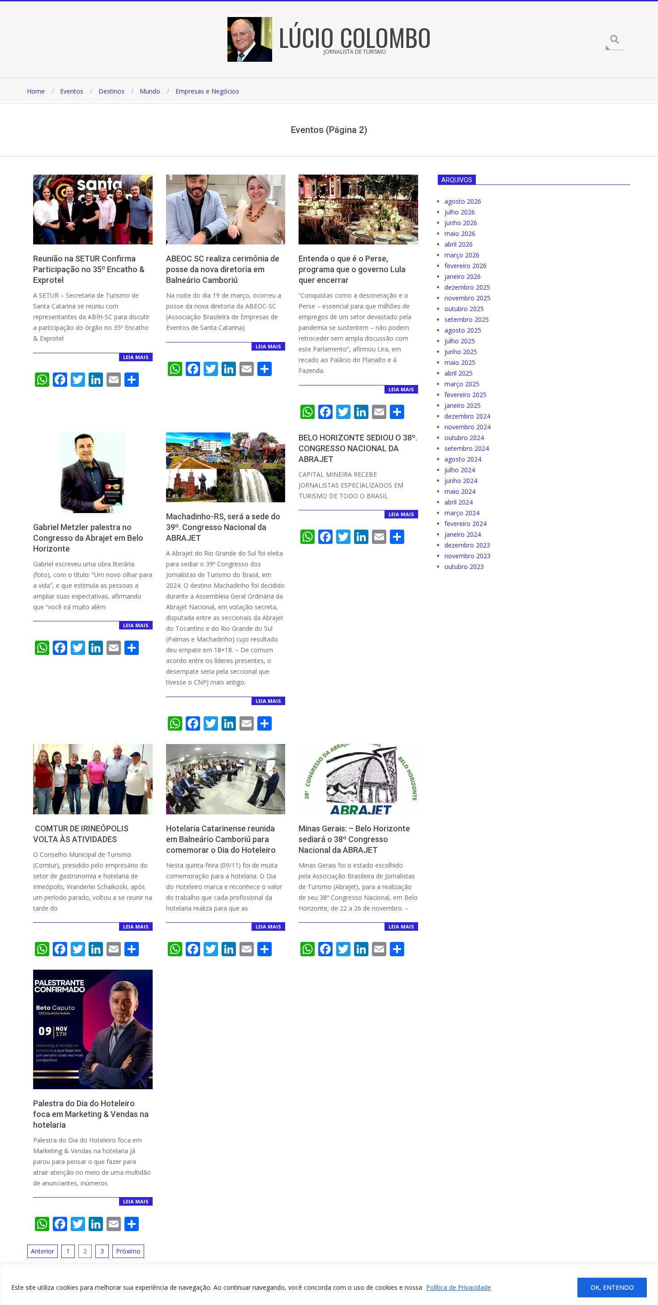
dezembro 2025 (467, 287)
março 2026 (461, 255)
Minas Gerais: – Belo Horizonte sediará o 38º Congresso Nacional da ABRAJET (354, 839)
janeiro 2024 (462, 534)
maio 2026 (459, 233)
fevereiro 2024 (465, 523)
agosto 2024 (462, 459)
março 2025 (461, 384)
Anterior (42, 1251)
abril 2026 (458, 244)
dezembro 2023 (467, 545)
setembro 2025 (466, 319)
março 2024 (461, 513)
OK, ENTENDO (612, 1287)
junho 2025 (460, 351)
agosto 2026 (462, 201)
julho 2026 (459, 212)
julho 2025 (459, 341)
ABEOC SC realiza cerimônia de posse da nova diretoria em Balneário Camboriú (222, 269)
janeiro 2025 (462, 405)
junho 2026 (460, 222)
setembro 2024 (466, 448)
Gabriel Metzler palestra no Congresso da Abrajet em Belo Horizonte (88, 537)
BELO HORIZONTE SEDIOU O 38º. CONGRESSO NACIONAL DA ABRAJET (358, 448)
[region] (329, 1284)
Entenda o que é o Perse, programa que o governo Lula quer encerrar (352, 269)
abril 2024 (458, 502)
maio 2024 (459, 491)
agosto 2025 (462, 330)
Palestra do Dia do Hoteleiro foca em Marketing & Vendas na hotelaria (91, 1114)
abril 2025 (458, 373)
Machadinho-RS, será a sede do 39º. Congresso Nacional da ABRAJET (223, 527)
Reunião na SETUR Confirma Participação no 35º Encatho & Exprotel (89, 269)
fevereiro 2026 (465, 265)
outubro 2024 (464, 437)
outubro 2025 (464, 308)
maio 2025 (459, 362)
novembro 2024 (467, 427)
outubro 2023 (464, 566)
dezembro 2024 (467, 416)
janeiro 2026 (462, 276)
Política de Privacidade (458, 1287)
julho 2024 (459, 470)
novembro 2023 (467, 556)
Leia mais (136, 357)
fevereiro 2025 (465, 394)
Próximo (128, 1251)
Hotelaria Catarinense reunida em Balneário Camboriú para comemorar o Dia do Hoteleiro (221, 839)
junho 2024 (460, 480)
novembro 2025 (467, 298)
